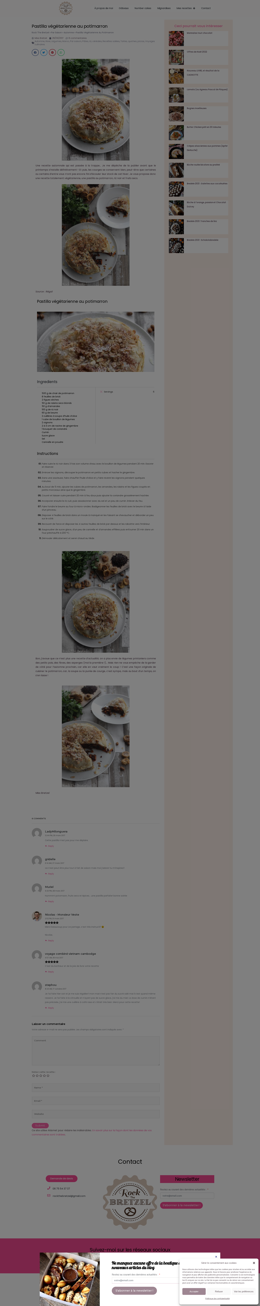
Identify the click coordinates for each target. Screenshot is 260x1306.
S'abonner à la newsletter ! (134, 1290)
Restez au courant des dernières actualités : (135, 1274)
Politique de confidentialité (217, 1298)
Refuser (219, 1291)
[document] (130, 653)
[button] (253, 1262)
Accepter (194, 1291)
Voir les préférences (244, 1291)
